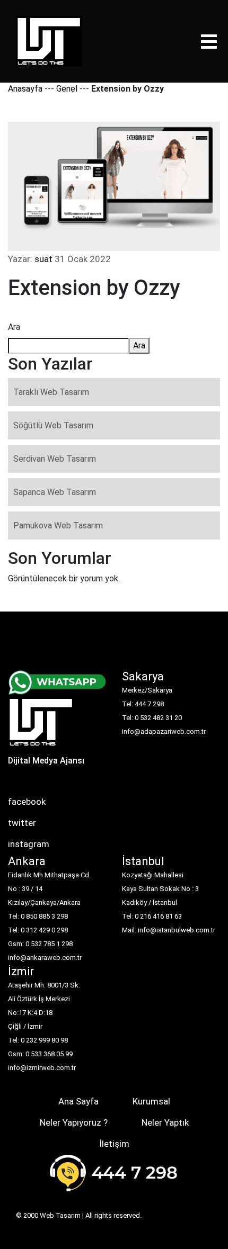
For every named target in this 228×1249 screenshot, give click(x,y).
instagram (28, 844)
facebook (27, 801)
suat (43, 259)
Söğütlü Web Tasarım (53, 425)
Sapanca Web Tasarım (54, 492)
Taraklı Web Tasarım (51, 392)
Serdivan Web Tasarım (54, 459)
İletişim (114, 1143)
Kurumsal (151, 1101)
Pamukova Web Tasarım (58, 525)
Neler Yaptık (165, 1122)
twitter (22, 822)
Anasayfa (25, 89)
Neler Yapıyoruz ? (74, 1122)
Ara (14, 327)
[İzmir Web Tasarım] (41, 726)
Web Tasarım (60, 1215)
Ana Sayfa (78, 1101)
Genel (66, 89)
